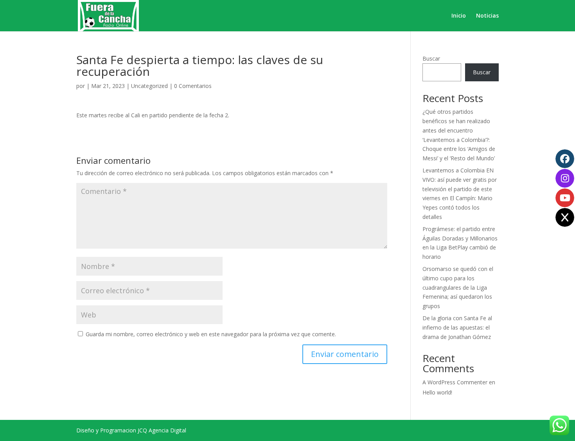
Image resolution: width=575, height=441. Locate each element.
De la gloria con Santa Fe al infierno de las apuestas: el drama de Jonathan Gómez (457, 327)
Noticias (487, 16)
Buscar (431, 58)
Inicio (458, 16)
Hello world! (437, 392)
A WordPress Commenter (454, 382)
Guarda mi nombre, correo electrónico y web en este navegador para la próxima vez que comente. (211, 334)
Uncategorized (149, 86)
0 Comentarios (193, 86)
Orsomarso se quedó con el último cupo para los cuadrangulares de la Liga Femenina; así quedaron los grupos (457, 287)
